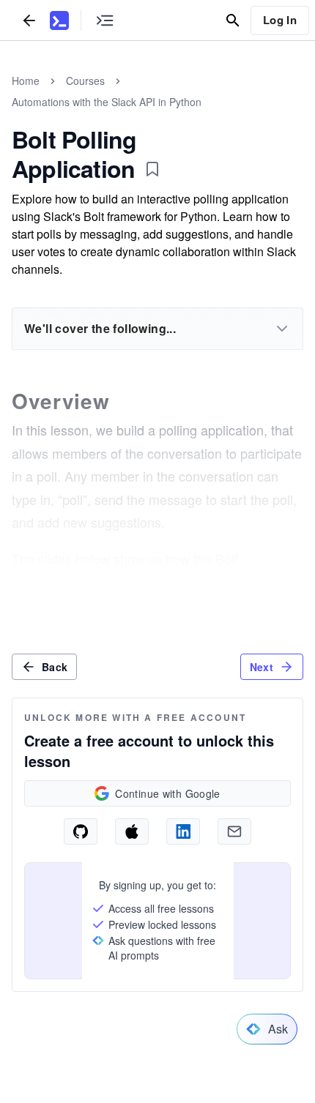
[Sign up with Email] (234, 831)
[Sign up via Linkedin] (183, 831)
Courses (85, 80)
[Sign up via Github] (80, 831)
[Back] (29, 20)
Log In (280, 20)
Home (26, 80)
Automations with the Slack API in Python (106, 101)
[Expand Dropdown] (282, 328)
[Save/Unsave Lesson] (152, 169)
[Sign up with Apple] (132, 831)
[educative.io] (59, 20)
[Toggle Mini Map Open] (104, 20)
